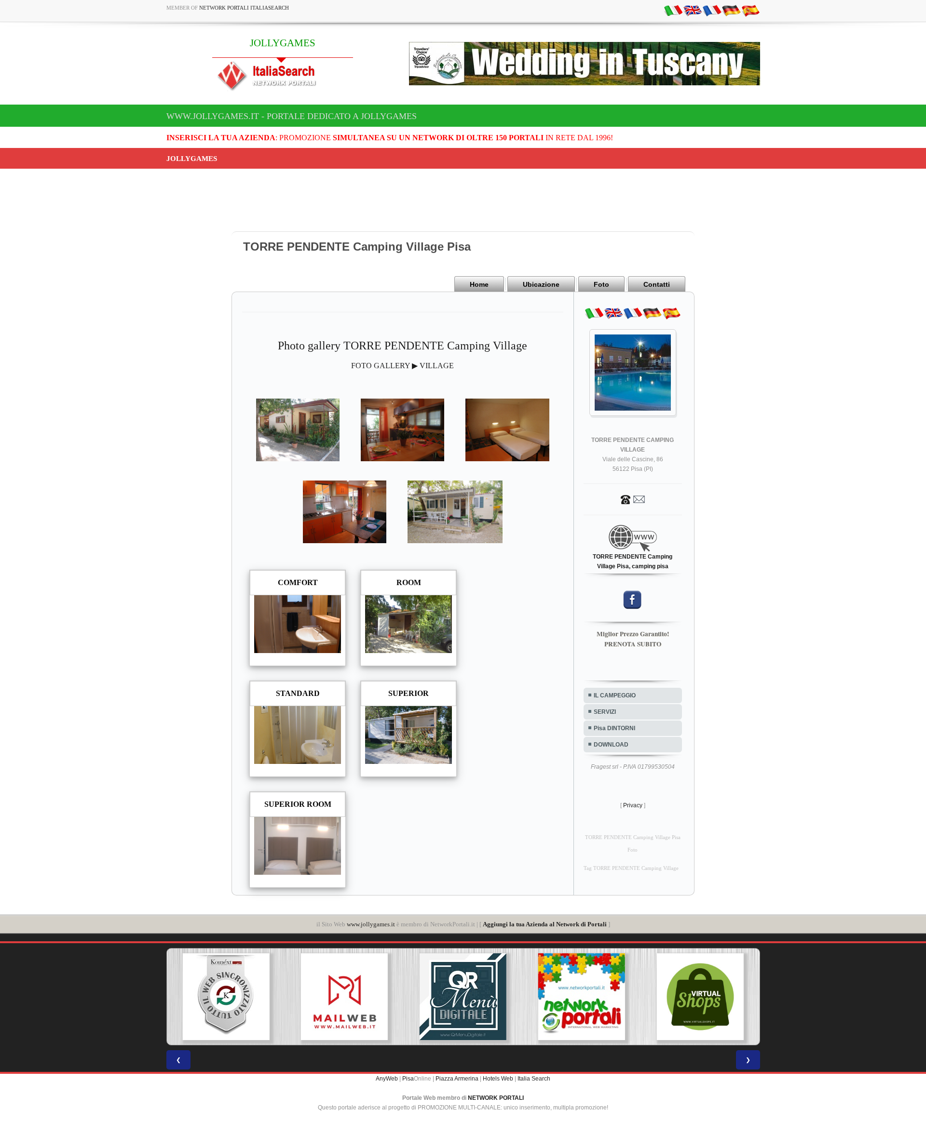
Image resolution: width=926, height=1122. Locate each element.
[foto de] (731, 10)
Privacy (632, 805)
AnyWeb (387, 1078)
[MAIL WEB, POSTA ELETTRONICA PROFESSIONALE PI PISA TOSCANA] (344, 996)
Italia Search (533, 1078)
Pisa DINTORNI (614, 728)
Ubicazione (541, 284)
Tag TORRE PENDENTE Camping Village (631, 868)
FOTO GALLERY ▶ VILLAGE (402, 365)
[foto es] (750, 10)
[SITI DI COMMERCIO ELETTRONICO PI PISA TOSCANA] (700, 996)
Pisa (408, 1078)
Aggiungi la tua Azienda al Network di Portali (545, 924)
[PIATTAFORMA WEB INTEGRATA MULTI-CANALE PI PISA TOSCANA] (225, 996)
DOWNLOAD (611, 744)
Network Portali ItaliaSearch (244, 8)
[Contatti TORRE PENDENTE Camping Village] (633, 498)
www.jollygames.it (371, 924)
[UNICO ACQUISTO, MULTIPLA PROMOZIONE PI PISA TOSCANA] (581, 996)
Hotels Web (498, 1078)
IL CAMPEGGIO (615, 695)
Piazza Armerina (457, 1078)
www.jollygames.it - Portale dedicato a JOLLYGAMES (291, 116)
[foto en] (692, 10)
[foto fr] (712, 10)
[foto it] (673, 10)
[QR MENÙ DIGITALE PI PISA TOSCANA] (463, 996)
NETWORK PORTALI (496, 1098)
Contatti (656, 284)
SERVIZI (605, 711)
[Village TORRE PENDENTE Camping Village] (297, 429)
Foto (601, 284)
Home (479, 284)
